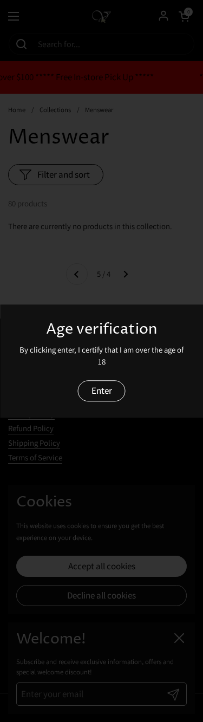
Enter (101, 390)
